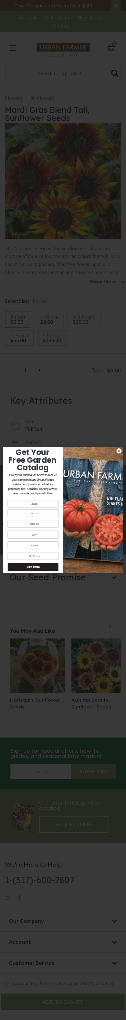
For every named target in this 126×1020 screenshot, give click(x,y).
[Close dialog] (119, 451)
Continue (33, 567)
